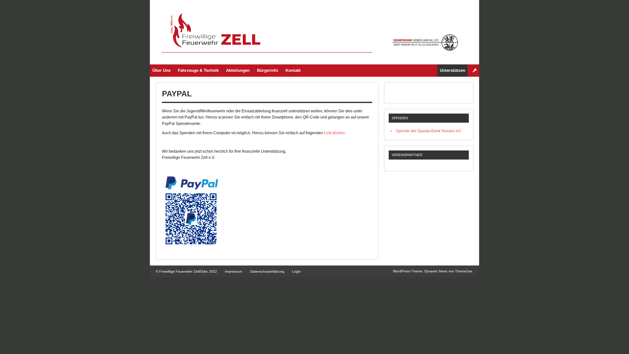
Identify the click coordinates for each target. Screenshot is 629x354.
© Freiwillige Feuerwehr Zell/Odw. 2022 (186, 271)
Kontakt (293, 70)
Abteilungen (238, 70)
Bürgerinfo (267, 70)
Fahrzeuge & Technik (198, 70)
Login (296, 271)
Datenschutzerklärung (267, 271)
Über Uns (161, 70)
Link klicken (334, 133)
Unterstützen (452, 70)
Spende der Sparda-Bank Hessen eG (428, 131)
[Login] (474, 70)
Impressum (233, 271)
